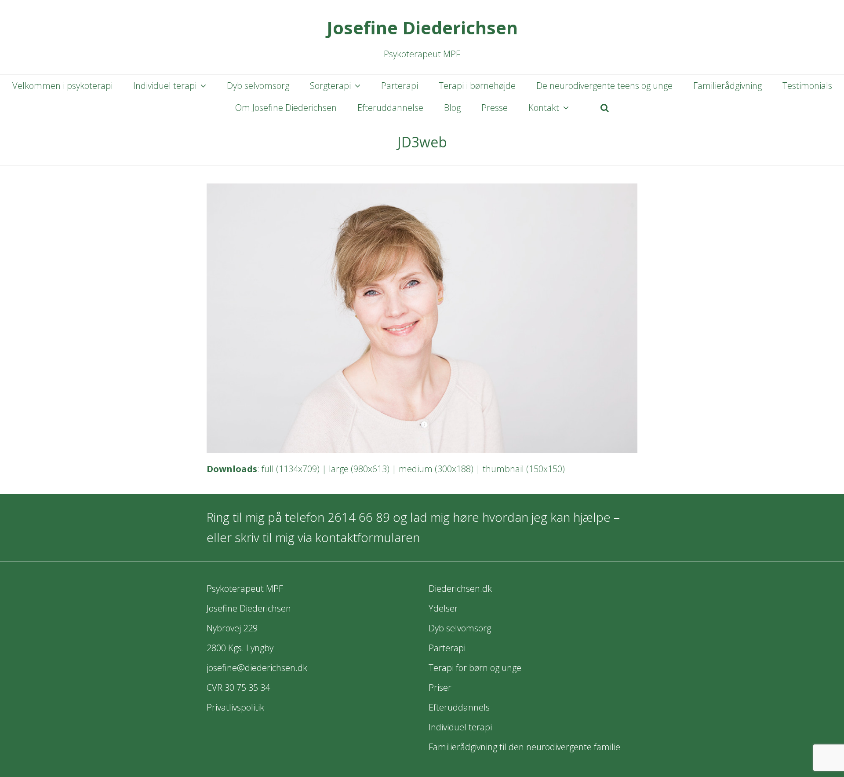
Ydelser (443, 608)
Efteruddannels (459, 707)
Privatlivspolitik (235, 707)
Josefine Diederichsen (422, 27)
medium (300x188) (436, 469)
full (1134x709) (291, 469)
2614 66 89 (358, 517)
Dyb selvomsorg (460, 628)
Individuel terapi (460, 727)
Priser (440, 687)
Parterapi (447, 648)
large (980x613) (359, 469)
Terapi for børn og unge (475, 668)
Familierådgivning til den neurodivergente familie (524, 747)
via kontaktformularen (359, 537)
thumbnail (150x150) (524, 469)
